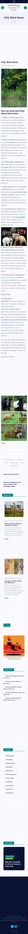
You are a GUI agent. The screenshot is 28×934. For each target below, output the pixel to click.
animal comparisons (18, 520)
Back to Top (15, 931)
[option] (14, 858)
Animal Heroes (9, 770)
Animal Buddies (10, 756)
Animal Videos (9, 792)
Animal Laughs (10, 778)
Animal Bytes (4, 65)
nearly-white (20, 217)
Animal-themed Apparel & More (14, 657)
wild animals (14, 465)
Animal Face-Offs (10, 763)
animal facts (21, 459)
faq (22, 462)
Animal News (9, 781)
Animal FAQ (11, 65)
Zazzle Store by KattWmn (14, 658)
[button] (7, 403)
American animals (9, 459)
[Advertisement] (14, 43)
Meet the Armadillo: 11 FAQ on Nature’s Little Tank (13, 864)
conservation (15, 462)
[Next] (23, 843)
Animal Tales (9, 789)
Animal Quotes (10, 785)
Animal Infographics (11, 774)
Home (14, 21)
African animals (8, 520)
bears (7, 462)
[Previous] (21, 843)
